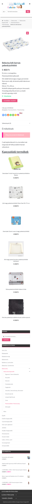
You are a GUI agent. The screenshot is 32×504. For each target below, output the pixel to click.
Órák (6, 400)
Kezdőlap (6, 20)
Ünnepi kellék (5, 445)
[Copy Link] (16, 115)
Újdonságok (6, 451)
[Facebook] (3, 115)
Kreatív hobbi (5, 436)
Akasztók (7, 377)
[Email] (13, 115)
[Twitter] (6, 115)
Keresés (6, 339)
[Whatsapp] (11, 115)
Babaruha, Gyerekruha (8, 365)
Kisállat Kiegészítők (7, 430)
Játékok (4, 427)
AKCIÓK (4, 350)
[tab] (16, 123)
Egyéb (3, 415)
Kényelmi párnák (9, 394)
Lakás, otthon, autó (7, 439)
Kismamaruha (5, 433)
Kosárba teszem (10, 100)
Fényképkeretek (9, 384)
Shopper (18, 502)
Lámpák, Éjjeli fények (10, 397)
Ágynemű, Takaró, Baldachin (12, 374)
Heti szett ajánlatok (7, 424)
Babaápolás (5, 353)
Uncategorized (6, 442)
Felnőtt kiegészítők (7, 418)
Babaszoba (14, 20)
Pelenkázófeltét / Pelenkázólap (16, 110)
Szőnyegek (7, 407)
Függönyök (7, 387)
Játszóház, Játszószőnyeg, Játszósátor (14, 390)
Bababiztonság (6, 356)
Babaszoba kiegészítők (9, 371)
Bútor (5, 411)
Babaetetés (5, 359)
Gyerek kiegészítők (7, 421)
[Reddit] (8, 115)
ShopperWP (26, 502)
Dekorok (7, 380)
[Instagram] (18, 115)
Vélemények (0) (6, 123)
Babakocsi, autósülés (7, 362)
